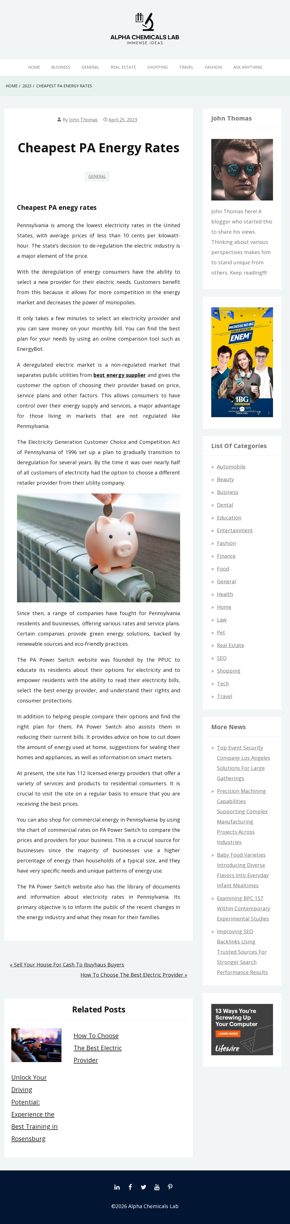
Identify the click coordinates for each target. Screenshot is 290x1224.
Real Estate (123, 67)
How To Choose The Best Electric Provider (98, 1047)
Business (60, 67)
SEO (222, 658)
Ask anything (247, 67)
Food (223, 568)
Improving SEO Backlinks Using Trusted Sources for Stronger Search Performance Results (242, 952)
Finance (226, 555)
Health (225, 594)
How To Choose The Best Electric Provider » (133, 974)
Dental (225, 504)
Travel (186, 67)
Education (229, 517)
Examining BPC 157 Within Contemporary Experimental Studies (243, 908)
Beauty (225, 479)
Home (34, 67)
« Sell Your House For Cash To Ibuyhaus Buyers (67, 964)
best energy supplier (119, 375)
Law (222, 619)
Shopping (157, 67)
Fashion (213, 67)
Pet (221, 632)
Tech (223, 683)
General (90, 67)
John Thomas (83, 120)
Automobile (231, 466)
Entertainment (235, 530)
